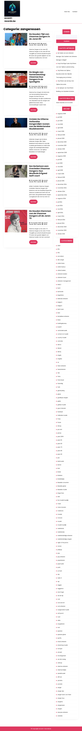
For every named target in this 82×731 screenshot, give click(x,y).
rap (58, 581)
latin (59, 496)
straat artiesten (62, 641)
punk (59, 567)
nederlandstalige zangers (65, 539)
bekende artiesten (63, 298)
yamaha (60, 680)
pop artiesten (61, 557)
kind (59, 468)
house (59, 422)
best (59, 313)
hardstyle (60, 412)
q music (60, 571)
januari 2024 (61, 223)
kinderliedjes (61, 479)
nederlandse (61, 532)
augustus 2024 (62, 198)
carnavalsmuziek (62, 330)
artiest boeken (62, 270)
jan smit (60, 429)
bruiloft (60, 327)
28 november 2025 (36, 133)
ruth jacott (61, 613)
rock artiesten (61, 606)
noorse (59, 546)
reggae (60, 585)
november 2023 (62, 230)
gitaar (59, 394)
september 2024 (62, 195)
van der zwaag (62, 659)
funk (59, 387)
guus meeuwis (62, 408)
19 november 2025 (36, 223)
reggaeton (61, 588)
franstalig (60, 383)
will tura (60, 677)
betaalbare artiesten (63, 316)
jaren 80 (60, 450)
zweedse (60, 716)
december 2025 (62, 142)
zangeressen (61, 705)
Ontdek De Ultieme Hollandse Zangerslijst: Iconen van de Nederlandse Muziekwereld (39, 124)
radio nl (60, 578)
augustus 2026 (62, 113)
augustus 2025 (62, 156)
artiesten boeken (62, 274)
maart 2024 (61, 216)
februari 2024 (61, 219)
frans (59, 376)
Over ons (67, 11)
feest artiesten (62, 366)
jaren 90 (60, 454)
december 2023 (62, 227)
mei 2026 (60, 124)
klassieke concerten (63, 482)
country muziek (62, 337)
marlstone (60, 511)
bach (59, 288)
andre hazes (61, 263)
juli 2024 (60, 202)
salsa (59, 620)
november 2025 (62, 145)
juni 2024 (60, 205)
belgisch (60, 302)
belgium (60, 306)
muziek (60, 521)
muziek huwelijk (62, 525)
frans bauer (61, 380)
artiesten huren (62, 277)
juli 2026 (60, 117)
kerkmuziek (61, 461)
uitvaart (60, 652)
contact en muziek (63, 334)
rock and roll (61, 602)
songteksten (61, 624)
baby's (59, 284)
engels (59, 355)
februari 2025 (61, 177)
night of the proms (63, 542)
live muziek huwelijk (63, 500)
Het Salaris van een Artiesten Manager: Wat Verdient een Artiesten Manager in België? (66, 56)
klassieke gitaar (62, 486)
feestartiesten (62, 369)
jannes (59, 433)
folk (59, 373)
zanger (59, 687)
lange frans (61, 493)
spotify (59, 638)
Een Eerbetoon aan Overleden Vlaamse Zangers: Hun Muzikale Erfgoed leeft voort (39, 171)
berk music (61, 309)
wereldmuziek (61, 673)
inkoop (59, 426)
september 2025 (62, 152)
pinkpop (60, 549)
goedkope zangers (63, 397)
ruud (59, 617)
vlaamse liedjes (62, 670)
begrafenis (61, 295)
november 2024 (62, 188)
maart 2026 (61, 131)
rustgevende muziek (63, 610)
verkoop (60, 663)
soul (59, 627)
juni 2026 (60, 120)
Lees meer (34, 63)
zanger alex (61, 691)
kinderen (60, 475)
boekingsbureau (62, 323)
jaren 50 (60, 440)
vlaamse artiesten (63, 666)
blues (59, 320)
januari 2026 (61, 138)
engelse (60, 359)
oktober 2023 (61, 234)
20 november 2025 (36, 180)
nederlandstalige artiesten (65, 535)
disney (59, 351)
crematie (60, 341)
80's (59, 249)
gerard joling (61, 390)
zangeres (60, 701)
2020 (59, 245)
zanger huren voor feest (64, 694)
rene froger (61, 592)
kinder (59, 472)
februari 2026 (61, 135)
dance (59, 344)
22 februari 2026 (35, 43)
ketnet (59, 465)
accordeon (61, 256)
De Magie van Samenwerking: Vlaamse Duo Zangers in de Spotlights (37, 77)
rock (59, 599)
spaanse (60, 631)
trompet (60, 648)
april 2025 (60, 170)
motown (60, 518)
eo (58, 362)
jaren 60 (60, 443)
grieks (59, 401)
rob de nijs (60, 595)
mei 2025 (60, 166)
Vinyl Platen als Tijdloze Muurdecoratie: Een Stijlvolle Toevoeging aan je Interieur (64, 74)
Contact (74, 11)
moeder (60, 514)
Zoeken (67, 32)
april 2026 (60, 128)
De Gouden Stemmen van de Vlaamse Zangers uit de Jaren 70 (40, 215)
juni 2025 (60, 163)
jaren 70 (60, 447)
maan (59, 504)
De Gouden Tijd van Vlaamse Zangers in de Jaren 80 (39, 36)
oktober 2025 (61, 149)
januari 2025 (61, 181)
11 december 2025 (36, 86)
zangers (60, 709)
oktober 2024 (61, 191)
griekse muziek (62, 405)
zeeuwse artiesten (63, 712)
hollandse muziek (62, 415)
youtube (60, 684)
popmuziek (61, 564)
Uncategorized (62, 656)
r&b (59, 574)
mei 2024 (60, 209)
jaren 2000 (61, 436)
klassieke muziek (62, 489)
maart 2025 (61, 174)
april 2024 (60, 212)
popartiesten (61, 560)
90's (59, 252)
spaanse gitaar (62, 634)
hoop (59, 419)
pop (59, 553)
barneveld (60, 291)
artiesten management (64, 281)
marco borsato (62, 507)
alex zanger (61, 260)
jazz (59, 458)
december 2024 (62, 184)
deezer (59, 348)
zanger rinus (61, 698)
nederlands (61, 528)
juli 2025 (60, 159)
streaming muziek (63, 645)
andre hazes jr (61, 267)
